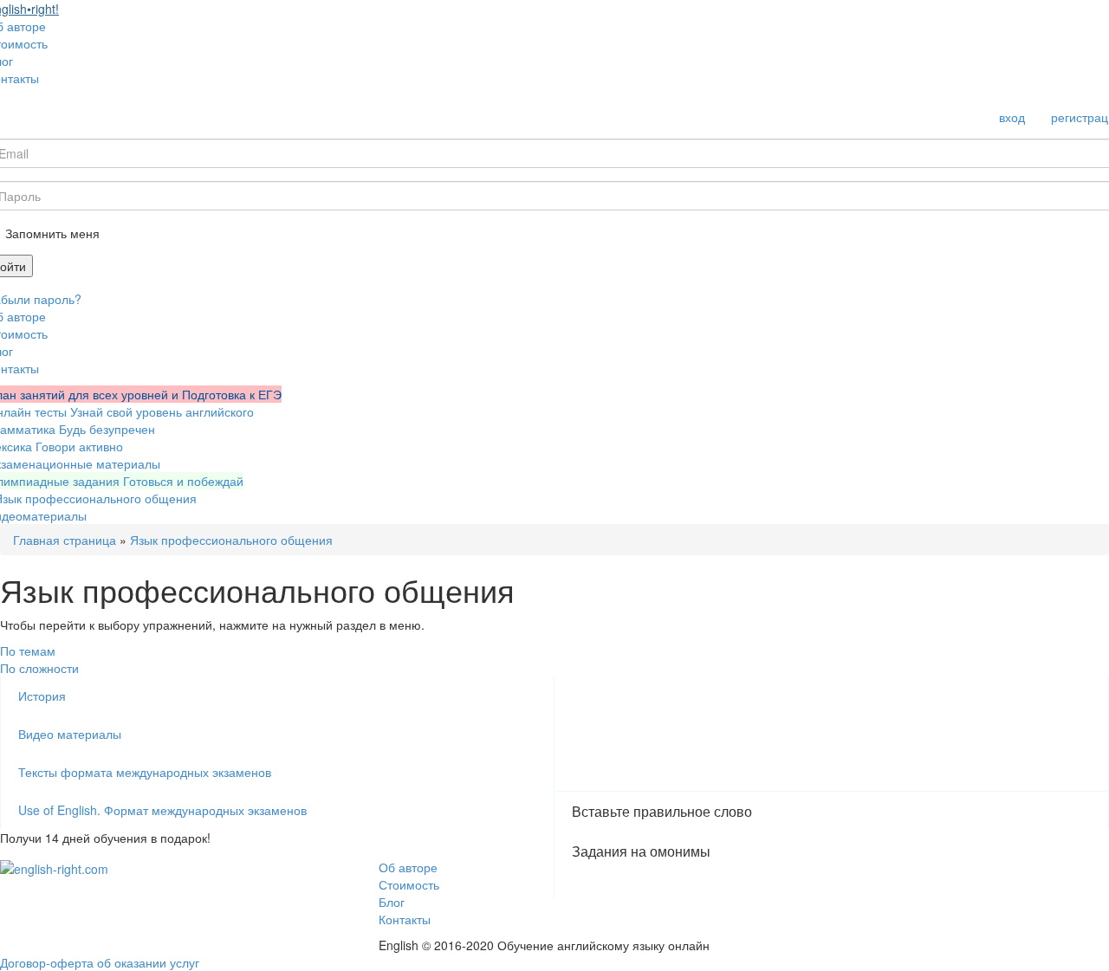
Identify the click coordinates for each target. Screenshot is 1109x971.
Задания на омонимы (641, 851)
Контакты (405, 919)
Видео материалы (69, 733)
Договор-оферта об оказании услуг (99, 962)
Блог (392, 901)
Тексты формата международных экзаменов (144, 771)
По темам (27, 650)
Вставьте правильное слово (662, 811)
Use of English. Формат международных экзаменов (162, 810)
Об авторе (408, 867)
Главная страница (64, 539)
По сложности (39, 667)
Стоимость (409, 884)
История (42, 695)
